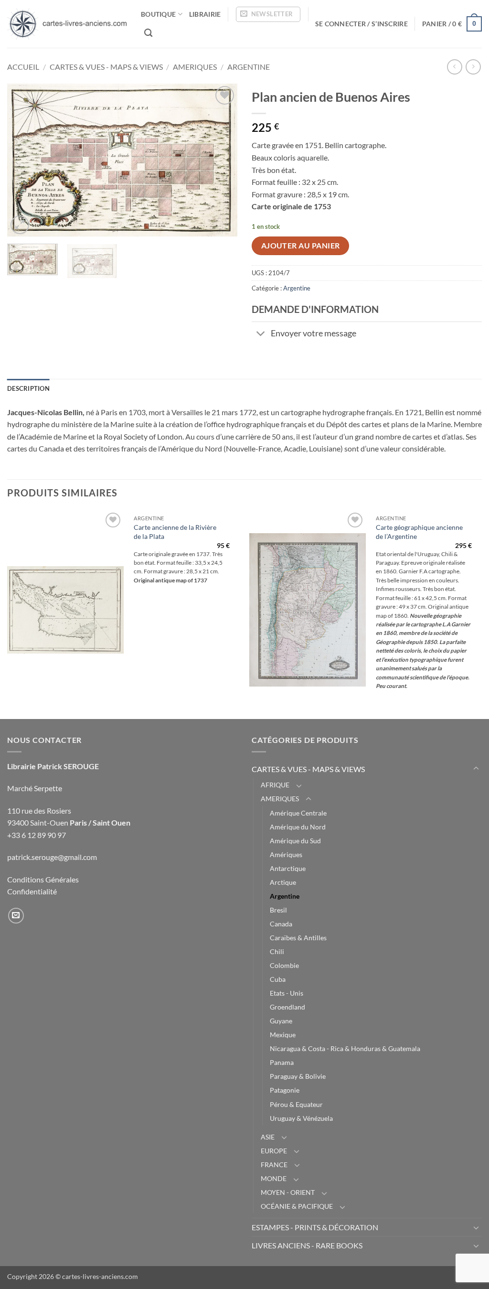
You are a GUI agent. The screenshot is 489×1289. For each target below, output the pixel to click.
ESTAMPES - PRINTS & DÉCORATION (315, 1227)
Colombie (284, 965)
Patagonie (284, 1090)
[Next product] (454, 66)
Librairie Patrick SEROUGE (53, 766)
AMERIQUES (195, 66)
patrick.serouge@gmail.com (52, 856)
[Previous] (23, 160)
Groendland (287, 1007)
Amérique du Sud (295, 841)
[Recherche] (148, 33)
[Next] (220, 160)
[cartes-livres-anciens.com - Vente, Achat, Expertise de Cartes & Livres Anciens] (67, 23)
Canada (281, 924)
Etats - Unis (286, 993)
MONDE (274, 1178)
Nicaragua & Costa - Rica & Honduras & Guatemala (345, 1048)
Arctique (283, 882)
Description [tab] (28, 388)
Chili (277, 951)
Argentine (248, 66)
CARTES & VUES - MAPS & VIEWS (106, 66)
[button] (268, 14)
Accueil (23, 66)
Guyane (281, 1021)
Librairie (205, 14)
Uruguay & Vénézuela (301, 1118)
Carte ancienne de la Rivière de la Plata (175, 531)
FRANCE (274, 1164)
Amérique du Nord (298, 827)
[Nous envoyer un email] (16, 916)
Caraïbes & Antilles (298, 938)
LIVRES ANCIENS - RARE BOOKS (307, 1245)
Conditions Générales (43, 879)
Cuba (278, 979)
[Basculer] (261, 334)
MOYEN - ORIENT (288, 1192)
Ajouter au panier (300, 245)
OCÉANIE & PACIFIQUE (297, 1206)
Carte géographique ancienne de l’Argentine (419, 531)
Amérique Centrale (298, 813)
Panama (282, 1062)
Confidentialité (32, 891)
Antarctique (288, 868)
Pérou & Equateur (296, 1104)
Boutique (158, 14)
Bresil (278, 910)
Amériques (286, 854)
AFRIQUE (275, 785)
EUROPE (274, 1151)
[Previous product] (473, 66)
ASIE (268, 1137)
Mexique (283, 1035)
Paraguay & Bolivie (298, 1076)
